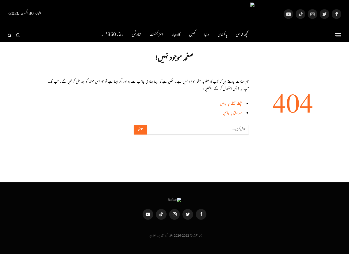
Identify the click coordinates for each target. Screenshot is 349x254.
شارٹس (136, 35)
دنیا (206, 35)
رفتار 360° (114, 35)
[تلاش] (10, 35)
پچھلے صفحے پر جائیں (231, 104)
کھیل (192, 35)
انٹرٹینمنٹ (156, 35)
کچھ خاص (242, 35)
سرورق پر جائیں (232, 113)
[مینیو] (338, 35)
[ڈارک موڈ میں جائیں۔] (18, 35)
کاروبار (176, 35)
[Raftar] (174, 14)
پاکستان (222, 35)
